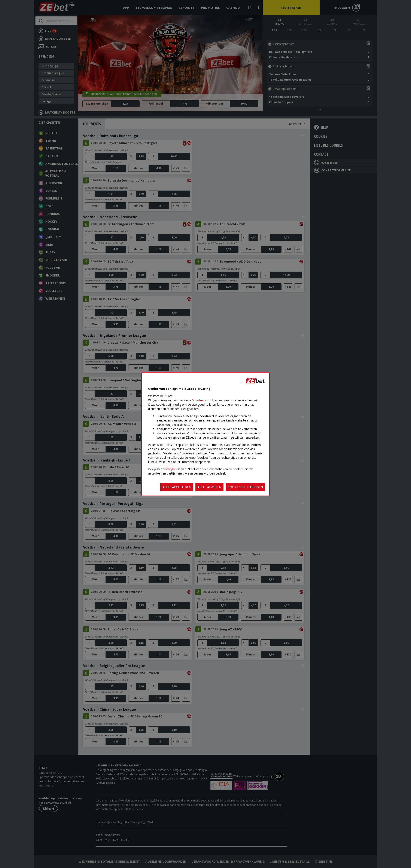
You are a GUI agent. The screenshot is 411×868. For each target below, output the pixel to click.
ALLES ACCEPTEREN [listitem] (176, 487)
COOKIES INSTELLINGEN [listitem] (245, 487)
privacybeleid (171, 469)
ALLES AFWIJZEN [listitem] (209, 487)
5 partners (199, 400)
